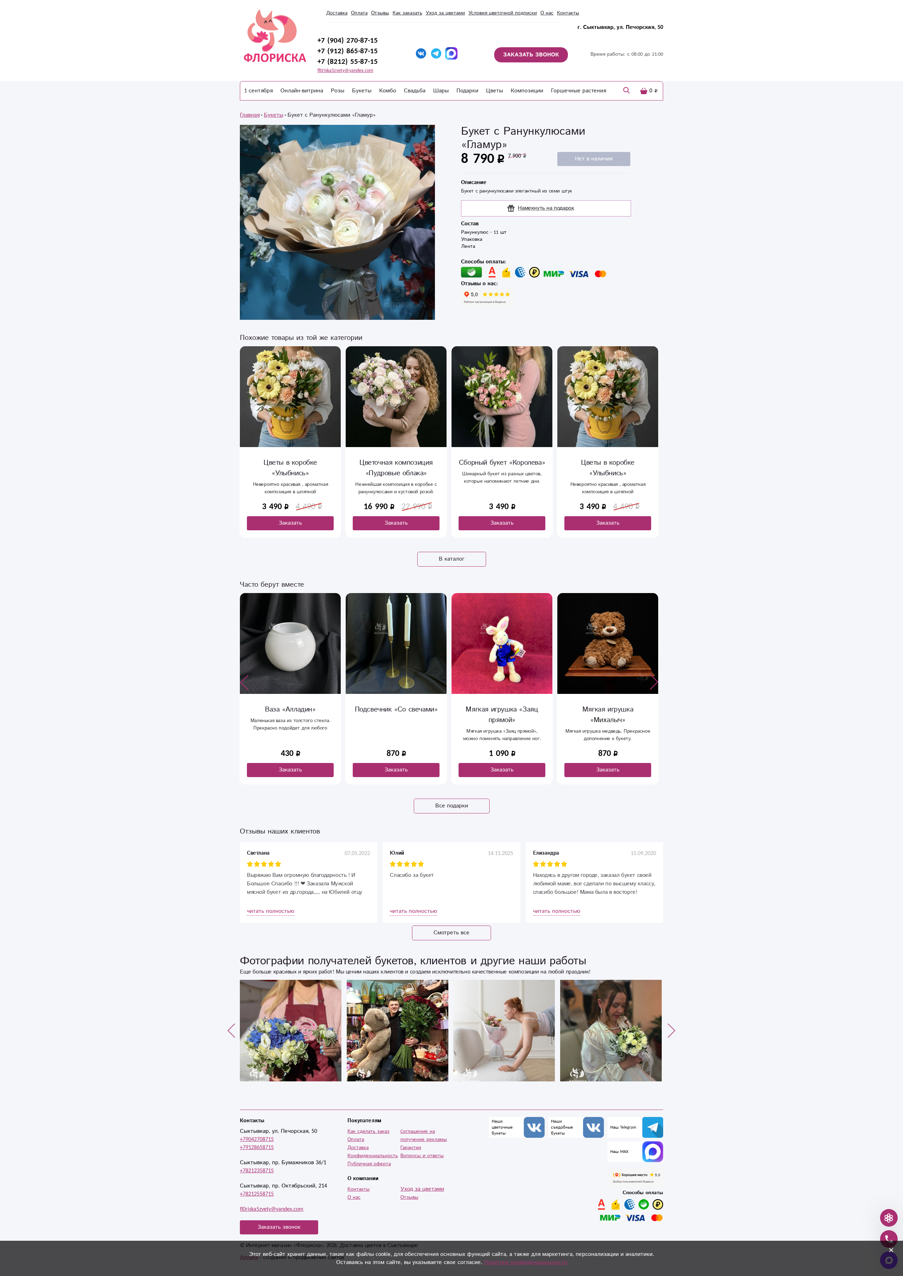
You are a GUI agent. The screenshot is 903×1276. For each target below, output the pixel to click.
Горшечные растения (578, 91)
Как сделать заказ (368, 1131)
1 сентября (258, 91)
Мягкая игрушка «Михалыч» (607, 714)
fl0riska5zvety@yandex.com (345, 70)
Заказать (290, 523)
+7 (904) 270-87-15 (347, 40)
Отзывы (380, 13)
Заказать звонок (279, 1227)
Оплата (359, 13)
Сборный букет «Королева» (502, 463)
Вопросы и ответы (422, 1155)
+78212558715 (257, 1194)
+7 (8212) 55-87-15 (347, 61)
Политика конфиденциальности (525, 1262)
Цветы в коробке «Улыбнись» (290, 468)
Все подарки (451, 806)
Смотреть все (451, 933)
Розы (337, 91)
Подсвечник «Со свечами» (396, 709)
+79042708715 (257, 1139)
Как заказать (407, 13)
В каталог (452, 559)
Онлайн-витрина (301, 91)
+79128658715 (257, 1147)
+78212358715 (257, 1171)
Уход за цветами (445, 13)
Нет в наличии (594, 159)
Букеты (361, 91)
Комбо (387, 91)
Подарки (467, 91)
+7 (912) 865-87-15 (347, 51)
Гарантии (410, 1147)
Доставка (336, 13)
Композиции (527, 91)
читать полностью (270, 911)
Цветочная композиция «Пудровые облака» (396, 468)
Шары (441, 91)
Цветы (494, 91)
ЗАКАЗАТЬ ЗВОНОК (531, 55)
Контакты (568, 13)
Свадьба (414, 91)
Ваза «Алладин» (290, 709)
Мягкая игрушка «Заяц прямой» (502, 714)
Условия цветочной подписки (502, 13)
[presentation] (244, 682)
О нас (546, 13)
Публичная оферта (369, 1163)
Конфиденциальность (372, 1155)
